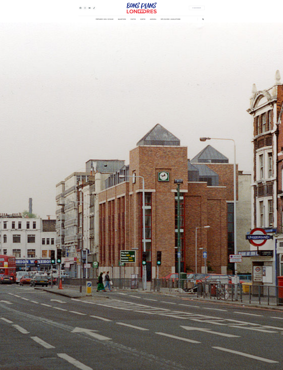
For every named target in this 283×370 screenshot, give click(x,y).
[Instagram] (85, 8)
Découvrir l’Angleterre (171, 19)
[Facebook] (80, 8)
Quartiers (122, 19)
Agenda (153, 19)
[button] (203, 19)
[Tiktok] (94, 8)
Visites (133, 19)
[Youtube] (90, 8)
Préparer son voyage (105, 19)
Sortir (142, 19)
